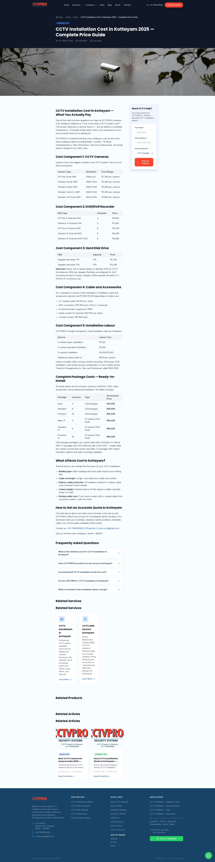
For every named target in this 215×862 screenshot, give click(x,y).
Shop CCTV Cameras (119, 802)
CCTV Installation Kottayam (82, 802)
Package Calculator (118, 810)
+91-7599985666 (75, 528)
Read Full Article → (66, 776)
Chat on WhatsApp (168, 838)
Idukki (165, 824)
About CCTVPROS (118, 814)
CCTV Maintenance (79, 814)
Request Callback (145, 162)
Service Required (141, 148)
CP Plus (113, 842)
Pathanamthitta (156, 824)
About (117, 5)
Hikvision (114, 839)
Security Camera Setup (80, 818)
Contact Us (114, 818)
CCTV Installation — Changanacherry (165, 806)
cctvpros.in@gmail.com (108, 528)
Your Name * (139, 128)
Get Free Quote (174, 5)
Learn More (64, 679)
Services (76, 5)
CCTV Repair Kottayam (80, 806)
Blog (110, 5)
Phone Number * (141, 138)
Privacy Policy (116, 826)
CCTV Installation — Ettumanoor (163, 814)
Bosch (113, 846)
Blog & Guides (116, 806)
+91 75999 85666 (156, 5)
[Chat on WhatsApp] (208, 855)
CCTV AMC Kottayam (79, 810)
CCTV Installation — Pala (160, 810)
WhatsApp (90, 528)
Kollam (171, 824)
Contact (127, 5)
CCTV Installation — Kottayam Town (164, 802)
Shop (102, 5)
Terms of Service (117, 830)
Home (66, 5)
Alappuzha (171, 821)
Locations (90, 5)
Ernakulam (154, 821)
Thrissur (163, 821)
